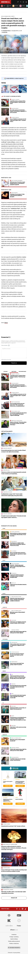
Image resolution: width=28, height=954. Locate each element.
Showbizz (16, 5)
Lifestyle (23, 5)
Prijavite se (14, 363)
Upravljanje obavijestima (15, 947)
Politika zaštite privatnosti (14, 941)
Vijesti (4, 5)
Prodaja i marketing (14, 936)
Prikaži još (14, 897)
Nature (6, 322)
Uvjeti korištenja (14, 939)
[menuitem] (23, 2)
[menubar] (23, 2)
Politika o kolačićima (14, 943)
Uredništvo (14, 934)
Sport (10, 5)
